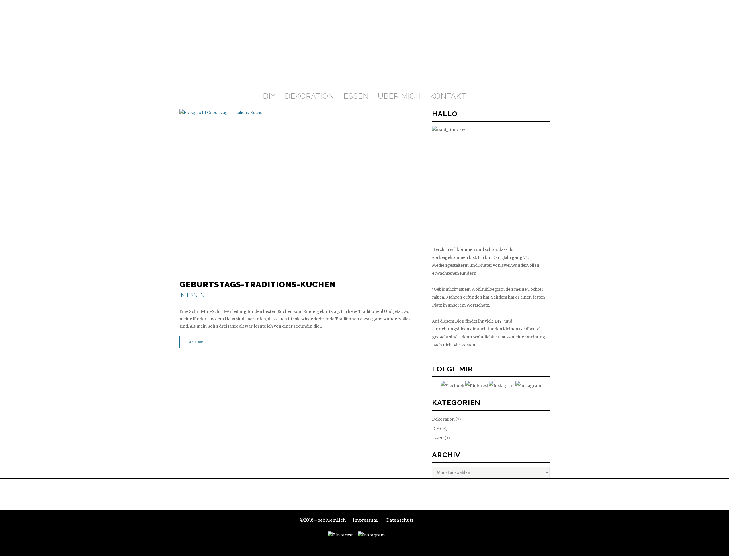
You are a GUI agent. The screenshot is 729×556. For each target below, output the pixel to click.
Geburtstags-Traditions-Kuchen (257, 284)
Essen (196, 295)
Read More (196, 342)
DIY (435, 428)
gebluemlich (332, 520)
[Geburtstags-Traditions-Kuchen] (300, 189)
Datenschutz (399, 520)
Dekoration (443, 419)
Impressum (365, 520)
